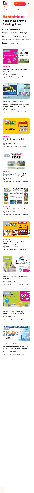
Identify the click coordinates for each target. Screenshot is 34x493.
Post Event (20, 4)
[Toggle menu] (29, 3)
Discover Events (10, 10)
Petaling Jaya (19, 10)
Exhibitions (13, 16)
